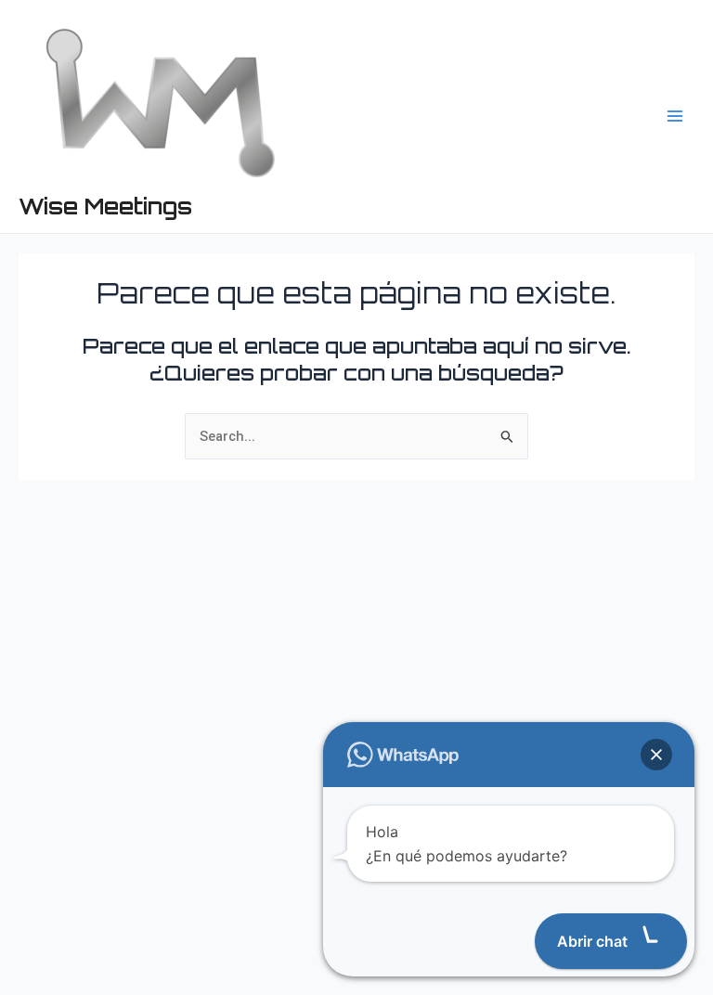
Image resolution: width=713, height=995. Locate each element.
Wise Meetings (105, 206)
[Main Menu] (674, 116)
